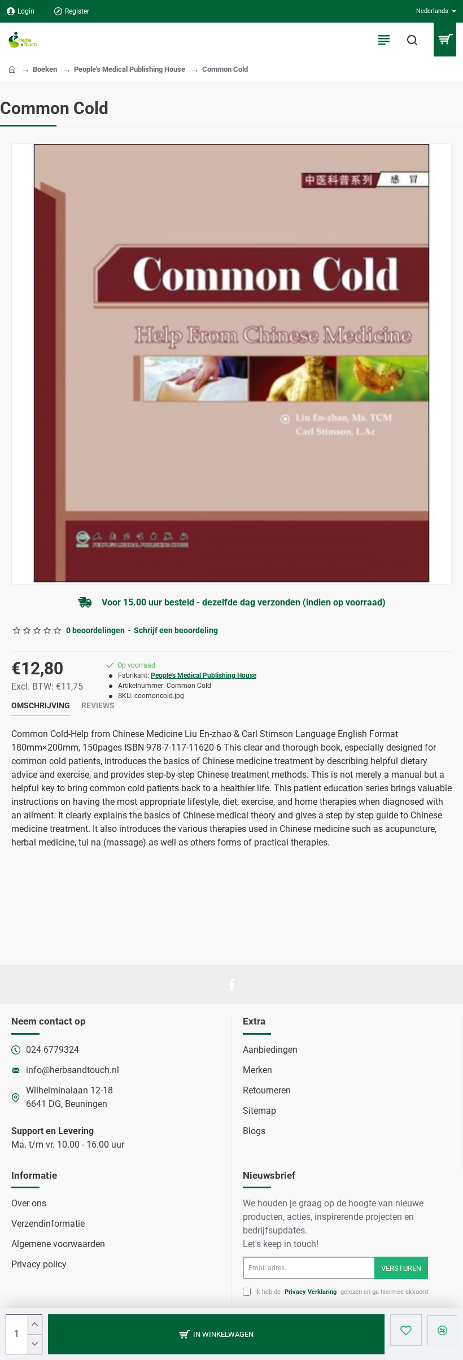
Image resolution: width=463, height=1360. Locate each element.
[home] (12, 68)
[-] (35, 1344)
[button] (216, 1334)
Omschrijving (40, 705)
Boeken (45, 69)
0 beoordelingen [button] (95, 630)
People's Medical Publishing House (129, 69)
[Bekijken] (444, 39)
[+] (35, 1325)
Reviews (98, 705)
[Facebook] (231, 984)
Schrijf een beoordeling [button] (176, 630)
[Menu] (384, 39)
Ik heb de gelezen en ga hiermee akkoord (341, 1292)
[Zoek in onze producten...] (412, 39)
